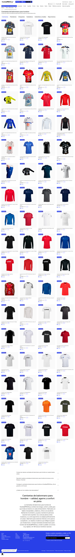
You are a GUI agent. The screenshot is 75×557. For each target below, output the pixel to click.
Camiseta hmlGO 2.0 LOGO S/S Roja (62, 439)
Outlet (24, 6)
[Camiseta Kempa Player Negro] (9, 406)
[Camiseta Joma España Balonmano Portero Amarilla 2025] (9, 99)
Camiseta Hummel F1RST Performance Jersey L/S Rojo (28, 274)
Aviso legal (43, 550)
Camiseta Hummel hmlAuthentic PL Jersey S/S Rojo (46, 251)
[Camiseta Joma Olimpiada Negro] (9, 383)
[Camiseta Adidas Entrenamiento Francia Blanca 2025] (65, 360)
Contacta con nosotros (27, 538)
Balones (41, 6)
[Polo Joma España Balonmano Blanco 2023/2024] (65, 171)
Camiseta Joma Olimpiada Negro (6, 392)
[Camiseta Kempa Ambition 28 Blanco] (28, 288)
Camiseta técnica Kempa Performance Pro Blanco (65, 228)
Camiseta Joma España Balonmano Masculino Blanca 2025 (28, 109)
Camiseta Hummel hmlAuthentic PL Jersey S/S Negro (9, 251)
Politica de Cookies (67, 550)
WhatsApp (27, 536)
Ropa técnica (51, 16)
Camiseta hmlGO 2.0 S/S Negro (6, 439)
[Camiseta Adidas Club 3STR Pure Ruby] (28, 219)
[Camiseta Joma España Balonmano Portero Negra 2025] (28, 171)
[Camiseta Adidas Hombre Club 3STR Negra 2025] (46, 195)
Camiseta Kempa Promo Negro (43, 345)
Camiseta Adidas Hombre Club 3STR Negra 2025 (46, 204)
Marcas (2, 7)
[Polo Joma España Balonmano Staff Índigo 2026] (28, 52)
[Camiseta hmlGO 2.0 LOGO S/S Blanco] (28, 430)
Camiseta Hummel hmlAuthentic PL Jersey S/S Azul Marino (28, 205)
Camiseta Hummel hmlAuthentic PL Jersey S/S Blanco (27, 346)
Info (15, 7)
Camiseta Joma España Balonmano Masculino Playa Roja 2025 (9, 298)
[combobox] (51, 4)
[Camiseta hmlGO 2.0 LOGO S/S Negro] (46, 430)
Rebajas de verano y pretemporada (9, 6)
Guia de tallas (3, 535)
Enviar (67, 537)
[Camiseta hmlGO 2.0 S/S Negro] (9, 430)
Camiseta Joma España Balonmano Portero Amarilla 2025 (9, 109)
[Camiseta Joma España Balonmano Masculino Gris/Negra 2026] (9, 28)
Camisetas (5, 16)
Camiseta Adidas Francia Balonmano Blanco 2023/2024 (8, 157)
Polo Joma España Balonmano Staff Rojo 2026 (45, 61)
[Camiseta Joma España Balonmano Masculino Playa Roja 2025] (9, 288)
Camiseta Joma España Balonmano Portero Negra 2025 (28, 181)
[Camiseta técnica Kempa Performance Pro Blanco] (65, 219)
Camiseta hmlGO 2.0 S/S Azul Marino (62, 204)
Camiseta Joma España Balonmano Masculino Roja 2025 (28, 85)
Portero (33, 6)
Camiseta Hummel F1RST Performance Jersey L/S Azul (46, 298)
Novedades (19, 6)
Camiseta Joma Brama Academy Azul (7, 228)
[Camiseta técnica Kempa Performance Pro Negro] (9, 312)
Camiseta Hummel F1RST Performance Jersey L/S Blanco (28, 322)
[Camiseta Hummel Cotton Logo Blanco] (46, 312)
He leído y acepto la (54, 540)
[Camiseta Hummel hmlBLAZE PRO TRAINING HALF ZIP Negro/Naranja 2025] (65, 123)
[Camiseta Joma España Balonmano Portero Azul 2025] (9, 123)
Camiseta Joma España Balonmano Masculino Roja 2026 (65, 38)
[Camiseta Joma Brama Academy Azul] (9, 219)
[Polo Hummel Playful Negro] (46, 383)
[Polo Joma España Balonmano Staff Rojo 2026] (46, 52)
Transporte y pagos (4, 539)
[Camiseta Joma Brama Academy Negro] (65, 265)
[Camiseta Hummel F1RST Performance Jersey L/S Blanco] (28, 312)
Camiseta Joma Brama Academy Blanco (44, 132)
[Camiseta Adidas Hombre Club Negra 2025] (65, 312)
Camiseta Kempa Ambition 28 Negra (7, 345)
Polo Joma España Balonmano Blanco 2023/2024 (64, 180)
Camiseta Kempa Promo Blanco (43, 462)
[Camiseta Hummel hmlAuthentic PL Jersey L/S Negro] (28, 242)
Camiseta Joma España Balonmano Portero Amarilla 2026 (46, 85)
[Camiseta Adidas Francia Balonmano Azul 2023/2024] (9, 453)
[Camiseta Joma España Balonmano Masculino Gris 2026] (9, 52)
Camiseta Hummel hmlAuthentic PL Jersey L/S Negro (28, 251)
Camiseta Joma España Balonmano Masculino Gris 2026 (9, 62)
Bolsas (50, 6)
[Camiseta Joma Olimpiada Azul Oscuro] (46, 171)
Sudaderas (30, 16)
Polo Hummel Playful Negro (42, 392)
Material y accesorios (57, 6)
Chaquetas (21, 16)
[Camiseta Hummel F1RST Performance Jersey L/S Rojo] (28, 265)
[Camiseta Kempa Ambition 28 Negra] (9, 336)
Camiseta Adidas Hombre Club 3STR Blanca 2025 (46, 228)
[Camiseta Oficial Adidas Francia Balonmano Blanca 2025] (28, 123)
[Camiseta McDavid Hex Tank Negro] (46, 147)
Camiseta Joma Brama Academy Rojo (63, 108)
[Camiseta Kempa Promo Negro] (46, 336)
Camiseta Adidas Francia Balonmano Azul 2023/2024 (9, 462)
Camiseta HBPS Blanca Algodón (25, 37)
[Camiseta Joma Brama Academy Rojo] (65, 99)
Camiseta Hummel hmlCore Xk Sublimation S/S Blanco (27, 416)
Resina (46, 6)
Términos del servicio (50, 550)
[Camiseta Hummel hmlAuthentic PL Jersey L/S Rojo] (9, 195)
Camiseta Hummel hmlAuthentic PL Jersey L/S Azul (65, 251)
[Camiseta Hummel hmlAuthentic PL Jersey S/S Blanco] (28, 336)
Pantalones (13, 16)
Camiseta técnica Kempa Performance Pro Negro (9, 321)
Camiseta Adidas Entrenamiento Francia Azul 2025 (28, 156)
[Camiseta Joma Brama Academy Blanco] (46, 123)
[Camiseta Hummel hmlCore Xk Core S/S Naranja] (46, 406)
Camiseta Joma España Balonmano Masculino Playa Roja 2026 (9, 85)
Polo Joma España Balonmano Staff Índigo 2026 (27, 61)
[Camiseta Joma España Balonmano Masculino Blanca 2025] (28, 99)
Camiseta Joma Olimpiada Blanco (25, 392)
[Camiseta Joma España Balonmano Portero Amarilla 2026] (46, 76)
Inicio (2, 9)
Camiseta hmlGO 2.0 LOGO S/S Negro (44, 439)
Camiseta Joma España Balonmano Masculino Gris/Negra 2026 (8, 38)
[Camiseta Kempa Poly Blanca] (46, 360)
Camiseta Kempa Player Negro (6, 415)
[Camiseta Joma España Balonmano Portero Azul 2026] (65, 76)
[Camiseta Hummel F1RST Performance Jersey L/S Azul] (46, 288)
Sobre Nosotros (65, 1)
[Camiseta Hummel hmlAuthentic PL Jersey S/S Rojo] (46, 242)
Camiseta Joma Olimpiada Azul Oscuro (44, 180)
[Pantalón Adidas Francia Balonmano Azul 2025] (9, 171)
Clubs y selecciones (10, 7)
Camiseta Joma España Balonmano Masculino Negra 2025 (65, 157)
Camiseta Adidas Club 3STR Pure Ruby (26, 228)
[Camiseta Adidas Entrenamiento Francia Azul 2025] (28, 147)
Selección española (66, 6)
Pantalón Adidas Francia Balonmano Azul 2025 (8, 180)
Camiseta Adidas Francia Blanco (25, 369)
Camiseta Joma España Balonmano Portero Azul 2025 (8, 133)
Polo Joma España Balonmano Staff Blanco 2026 (64, 61)
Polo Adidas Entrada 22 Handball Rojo (62, 345)
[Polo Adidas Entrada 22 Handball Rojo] (65, 336)
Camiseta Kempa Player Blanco (62, 392)
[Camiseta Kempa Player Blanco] (65, 383)
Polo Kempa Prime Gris (5, 369)
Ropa (38, 6)
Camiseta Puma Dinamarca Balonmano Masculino (46, 108)
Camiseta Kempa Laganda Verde (62, 415)
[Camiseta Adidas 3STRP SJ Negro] (28, 453)
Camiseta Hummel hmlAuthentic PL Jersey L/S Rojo (9, 204)
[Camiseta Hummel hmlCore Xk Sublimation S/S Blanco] (28, 406)
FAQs (2, 534)
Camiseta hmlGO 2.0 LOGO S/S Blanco (26, 439)
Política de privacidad (59, 550)
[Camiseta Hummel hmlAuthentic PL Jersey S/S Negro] (9, 242)
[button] (71, 4)
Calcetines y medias (40, 16)
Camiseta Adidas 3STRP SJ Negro (25, 462)
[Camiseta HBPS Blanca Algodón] (28, 28)
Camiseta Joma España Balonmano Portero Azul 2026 (64, 85)
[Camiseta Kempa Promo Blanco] (46, 453)
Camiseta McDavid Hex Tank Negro (44, 156)
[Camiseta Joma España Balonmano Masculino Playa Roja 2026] (9, 76)
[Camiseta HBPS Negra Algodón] (46, 28)
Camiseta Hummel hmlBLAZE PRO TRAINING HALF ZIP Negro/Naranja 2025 (65, 133)
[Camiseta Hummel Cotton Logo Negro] (46, 265)
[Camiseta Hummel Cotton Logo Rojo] (9, 265)
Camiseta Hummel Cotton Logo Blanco (44, 321)
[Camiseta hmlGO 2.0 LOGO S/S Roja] (65, 430)
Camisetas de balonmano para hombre (11, 9)
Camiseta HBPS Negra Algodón (43, 37)
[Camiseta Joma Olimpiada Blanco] (28, 383)
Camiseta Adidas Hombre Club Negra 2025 (63, 321)
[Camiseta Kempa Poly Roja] (65, 288)
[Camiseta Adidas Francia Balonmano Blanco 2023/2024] (9, 147)
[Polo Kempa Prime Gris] (9, 360)
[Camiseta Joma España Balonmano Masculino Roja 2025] (28, 76)
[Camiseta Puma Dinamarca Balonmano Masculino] (46, 99)
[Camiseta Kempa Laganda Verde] (65, 406)
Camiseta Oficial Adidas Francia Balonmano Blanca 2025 (28, 133)
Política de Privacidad (58, 540)
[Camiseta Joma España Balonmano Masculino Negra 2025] (65, 147)
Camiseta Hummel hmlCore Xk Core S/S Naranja (46, 415)
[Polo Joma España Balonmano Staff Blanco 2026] (65, 52)
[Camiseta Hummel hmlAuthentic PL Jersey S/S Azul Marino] (28, 195)
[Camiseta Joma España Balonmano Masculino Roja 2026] (65, 28)
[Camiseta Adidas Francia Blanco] (28, 360)
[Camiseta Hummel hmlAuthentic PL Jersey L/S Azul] (65, 242)
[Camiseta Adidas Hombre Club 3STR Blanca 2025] (46, 219)
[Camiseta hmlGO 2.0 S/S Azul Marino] (65, 195)
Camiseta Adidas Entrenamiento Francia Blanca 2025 (65, 369)
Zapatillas (29, 6)
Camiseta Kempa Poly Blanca (43, 369)
